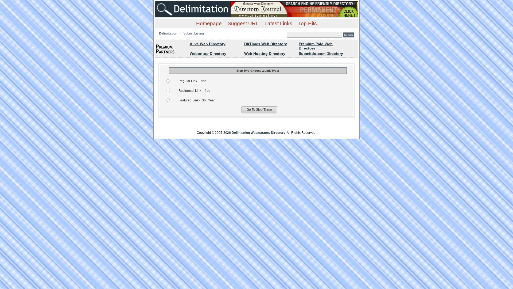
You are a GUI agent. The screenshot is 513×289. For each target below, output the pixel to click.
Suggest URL (243, 23)
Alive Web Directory (208, 44)
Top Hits (307, 23)
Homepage (209, 23)
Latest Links (278, 23)
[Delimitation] (192, 16)
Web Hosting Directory (264, 53)
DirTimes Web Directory (265, 44)
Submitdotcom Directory (321, 53)
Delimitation (168, 33)
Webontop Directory (208, 53)
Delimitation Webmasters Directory (258, 133)
